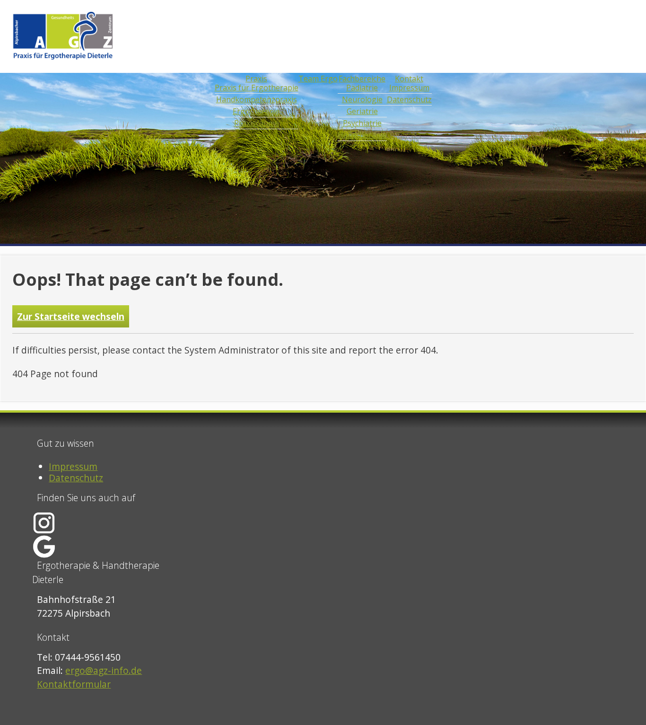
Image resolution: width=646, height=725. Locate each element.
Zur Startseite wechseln (70, 316)
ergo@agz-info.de (103, 670)
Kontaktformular (74, 684)
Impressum (73, 466)
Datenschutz (76, 477)
